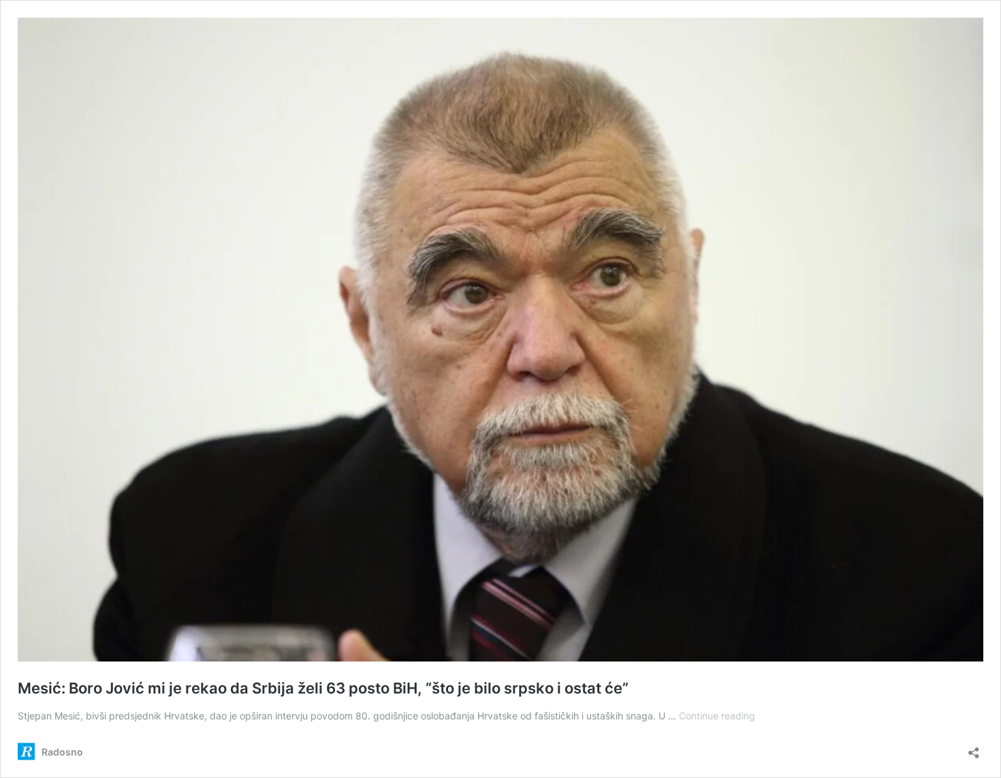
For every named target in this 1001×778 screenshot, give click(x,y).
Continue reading (717, 715)
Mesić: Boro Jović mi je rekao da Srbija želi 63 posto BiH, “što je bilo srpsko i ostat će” (323, 688)
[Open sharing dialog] (973, 748)
